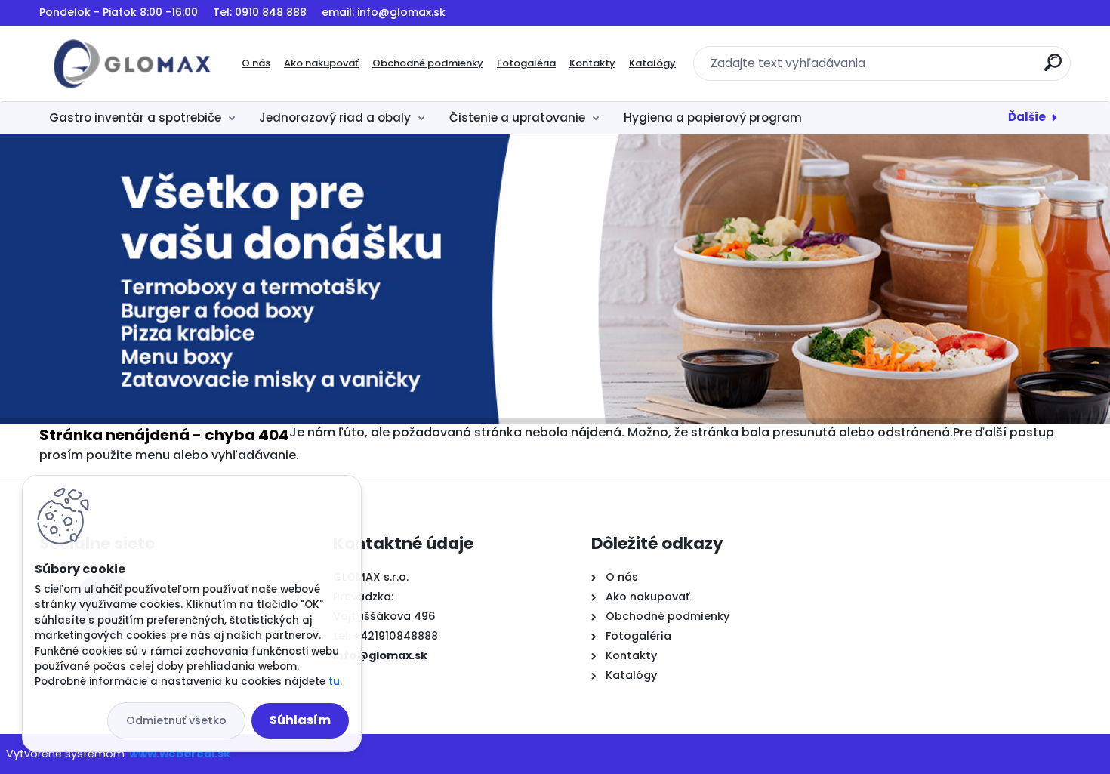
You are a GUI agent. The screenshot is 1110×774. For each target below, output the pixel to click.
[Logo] (131, 63)
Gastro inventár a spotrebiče (135, 117)
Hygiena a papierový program (713, 117)
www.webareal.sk (179, 753)
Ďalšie (1027, 117)
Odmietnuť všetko (176, 720)
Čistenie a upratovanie (517, 117)
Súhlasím (300, 720)
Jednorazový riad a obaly (335, 117)
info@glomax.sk (380, 655)
